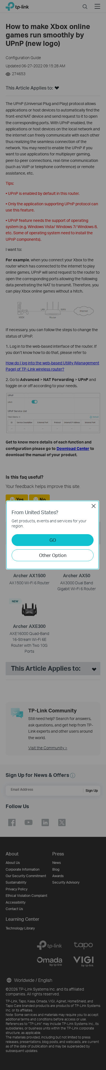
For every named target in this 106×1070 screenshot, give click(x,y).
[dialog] (53, 535)
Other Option (52, 555)
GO (52, 540)
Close (93, 506)
